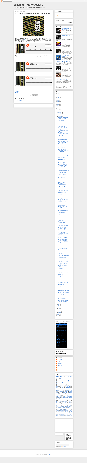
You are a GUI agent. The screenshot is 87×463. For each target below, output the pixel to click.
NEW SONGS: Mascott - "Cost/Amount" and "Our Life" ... (63, 150)
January (59, 312)
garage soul (59, 407)
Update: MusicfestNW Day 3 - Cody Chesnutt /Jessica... (62, 253)
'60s (71, 399)
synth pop (60, 385)
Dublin (66, 402)
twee (60, 395)
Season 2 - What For (60, 335)
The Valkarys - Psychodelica (62, 198)
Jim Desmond (60, 363)
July (59, 304)
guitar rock (70, 381)
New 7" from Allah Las (61, 143)
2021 (58, 100)
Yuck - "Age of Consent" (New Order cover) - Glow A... (62, 270)
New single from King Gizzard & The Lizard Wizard (63, 222)
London (66, 385)
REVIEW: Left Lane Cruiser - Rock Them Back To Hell (63, 203)
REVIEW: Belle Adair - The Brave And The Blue (63, 216)
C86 (65, 400)
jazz (64, 396)
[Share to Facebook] (36, 95)
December (60, 112)
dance (60, 392)
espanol (68, 407)
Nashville (57, 390)
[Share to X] (34, 95)
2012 (58, 314)
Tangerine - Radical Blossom (62, 229)
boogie (64, 404)
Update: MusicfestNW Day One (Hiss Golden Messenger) (63, 272)
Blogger (49, 454)
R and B (62, 409)
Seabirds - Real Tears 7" (62, 205)
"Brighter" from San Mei (61, 212)
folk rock (61, 386)
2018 (58, 104)
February (59, 311)
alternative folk (69, 396)
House (61, 401)
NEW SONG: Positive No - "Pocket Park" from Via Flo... (63, 286)
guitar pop (62, 378)
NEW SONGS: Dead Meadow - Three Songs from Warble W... (63, 133)
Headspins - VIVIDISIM (61, 182)
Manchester (70, 398)
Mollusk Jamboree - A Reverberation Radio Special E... (63, 233)
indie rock (69, 376)
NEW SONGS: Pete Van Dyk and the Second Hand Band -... (63, 244)
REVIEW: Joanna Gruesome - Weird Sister (62, 238)
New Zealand (69, 383)
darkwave (70, 406)
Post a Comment (19, 100)
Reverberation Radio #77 (62, 284)
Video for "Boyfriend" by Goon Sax (62, 79)
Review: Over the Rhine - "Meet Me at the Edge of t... (63, 218)
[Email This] (32, 95)
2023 (58, 97)
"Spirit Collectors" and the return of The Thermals (66, 29)
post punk (58, 383)
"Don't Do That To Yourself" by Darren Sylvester (62, 246)
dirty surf (71, 410)
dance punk (66, 415)
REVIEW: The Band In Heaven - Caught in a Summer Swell (63, 196)
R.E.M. (66, 409)
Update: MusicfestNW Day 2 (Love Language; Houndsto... (63, 261)
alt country (59, 399)
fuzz (71, 390)
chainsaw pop (68, 404)
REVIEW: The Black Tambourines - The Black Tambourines (63, 278)
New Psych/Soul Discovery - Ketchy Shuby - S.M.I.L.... (62, 165)
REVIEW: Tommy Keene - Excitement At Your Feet (62, 228)
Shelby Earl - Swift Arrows (62, 192)
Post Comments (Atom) (36, 108)
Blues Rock (68, 393)
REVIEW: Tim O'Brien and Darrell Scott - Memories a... (63, 188)
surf (69, 389)
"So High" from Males (61, 159)
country (67, 395)
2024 (58, 96)
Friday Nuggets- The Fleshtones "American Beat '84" (63, 135)
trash (70, 414)
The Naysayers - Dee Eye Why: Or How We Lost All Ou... (63, 120)
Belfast (57, 401)
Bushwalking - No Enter (61, 234)
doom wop (61, 412)
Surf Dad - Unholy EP (61, 166)
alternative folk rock (64, 397)
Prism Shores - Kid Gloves (61, 339)
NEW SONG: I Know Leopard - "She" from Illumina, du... (63, 301)
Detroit (59, 400)
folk (62, 387)
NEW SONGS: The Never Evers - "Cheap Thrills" (63, 280)
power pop (61, 382)
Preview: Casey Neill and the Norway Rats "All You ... (62, 174)
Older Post (50, 105)
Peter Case (57, 415)
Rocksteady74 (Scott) (61, 369)
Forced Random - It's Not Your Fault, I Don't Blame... (63, 153)
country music (64, 405)
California (65, 389)
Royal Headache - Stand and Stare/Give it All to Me (62, 294)
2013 (58, 111)
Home (34, 105)
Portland (67, 390)
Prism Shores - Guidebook (61, 341)
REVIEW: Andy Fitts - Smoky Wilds (63, 292)
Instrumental (65, 401)
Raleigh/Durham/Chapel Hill (66, 403)
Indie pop (59, 376)
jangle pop (68, 380)
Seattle (60, 384)
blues (63, 395)
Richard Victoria (60, 367)
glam (60, 398)
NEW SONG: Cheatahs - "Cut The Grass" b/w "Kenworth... (63, 257)
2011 (58, 315)
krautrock (69, 405)
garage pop (60, 389)
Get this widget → (59, 346)
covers (70, 402)
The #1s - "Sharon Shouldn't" (62, 127)
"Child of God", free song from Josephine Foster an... (62, 139)
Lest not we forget (61, 151)
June (59, 305)
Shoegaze (68, 382)
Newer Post (17, 105)
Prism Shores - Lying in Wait (61, 342)
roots (62, 400)
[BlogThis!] (33, 95)
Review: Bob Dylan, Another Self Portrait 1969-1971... (63, 288)
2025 (58, 94)
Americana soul (58, 405)
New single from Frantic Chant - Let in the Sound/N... (63, 296)
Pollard (66, 391)
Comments (59, 15)
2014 (58, 109)
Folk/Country (58, 403)
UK (65, 379)
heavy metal (58, 413)
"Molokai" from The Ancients (62, 249)
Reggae (57, 394)
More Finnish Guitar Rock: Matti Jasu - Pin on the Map (63, 118)
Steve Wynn (62, 410)
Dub (62, 402)
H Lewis (59, 361)
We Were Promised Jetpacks (61, 414)
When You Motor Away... (28, 4)
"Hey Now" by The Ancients (62, 178)
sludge (67, 414)
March (59, 309)
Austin (59, 397)
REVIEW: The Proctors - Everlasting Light (62, 162)
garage (57, 381)
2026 (58, 93)
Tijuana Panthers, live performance (63, 255)
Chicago (61, 396)
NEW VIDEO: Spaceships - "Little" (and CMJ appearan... (63, 142)
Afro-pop (58, 409)
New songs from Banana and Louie (63, 208)
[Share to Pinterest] (37, 95)
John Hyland (60, 365)
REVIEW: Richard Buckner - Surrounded (62, 298)
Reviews (57, 387)
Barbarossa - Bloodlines (61, 274)
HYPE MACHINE (61, 323)
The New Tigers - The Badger (62, 172)
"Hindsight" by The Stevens (62, 129)
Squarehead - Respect (61, 177)
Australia (60, 379)
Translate (64, 446)
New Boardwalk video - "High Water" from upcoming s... (62, 147)
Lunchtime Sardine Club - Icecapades (62, 158)
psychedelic (61, 380)
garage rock (65, 392)
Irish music (66, 411)
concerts (70, 409)
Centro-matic (65, 398)
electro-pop (68, 386)
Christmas (57, 410)
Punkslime (62, 415)
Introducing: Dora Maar (61, 126)
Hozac (66, 412)
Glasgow (70, 384)
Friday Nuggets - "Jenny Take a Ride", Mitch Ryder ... (63, 268)
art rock (62, 393)
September (60, 116)
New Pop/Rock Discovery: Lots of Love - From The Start (63, 259)
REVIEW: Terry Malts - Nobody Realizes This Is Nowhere (63, 240)
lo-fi (65, 384)
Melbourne (70, 379)
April (59, 308)
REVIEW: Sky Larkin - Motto (62, 201)
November (60, 113)
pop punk (62, 390)
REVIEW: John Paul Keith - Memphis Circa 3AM (62, 186)
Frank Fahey (60, 359)
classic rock (66, 410)
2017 (58, 105)
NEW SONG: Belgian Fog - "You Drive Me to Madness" (63, 184)
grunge (69, 400)
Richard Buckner (60, 411)
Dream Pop (63, 381)
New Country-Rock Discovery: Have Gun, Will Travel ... (63, 210)
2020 (58, 101)
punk (64, 383)
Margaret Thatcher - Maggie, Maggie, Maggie (66, 49)
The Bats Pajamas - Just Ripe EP (63, 248)
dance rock (58, 402)
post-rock (64, 407)
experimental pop (66, 399)
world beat (61, 406)
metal (57, 406)
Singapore (59, 404)
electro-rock (67, 394)
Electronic (68, 387)
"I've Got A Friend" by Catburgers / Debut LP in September (67, 66)
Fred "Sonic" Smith (61, 220)
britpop (70, 401)
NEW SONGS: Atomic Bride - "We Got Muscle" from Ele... (63, 145)
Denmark (62, 394)
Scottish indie (69, 378)
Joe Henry (66, 406)
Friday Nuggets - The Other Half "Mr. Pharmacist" (63, 226)
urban (62, 413)
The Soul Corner (60, 391)
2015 (58, 108)
